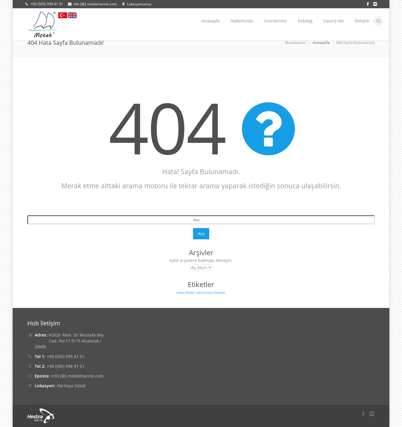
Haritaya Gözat (71, 385)
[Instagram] (375, 3)
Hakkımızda (241, 21)
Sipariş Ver (333, 21)
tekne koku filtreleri (210, 293)
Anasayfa (211, 21)
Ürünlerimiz (275, 21)
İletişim (362, 21)
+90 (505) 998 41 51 (65, 366)
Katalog (305, 21)
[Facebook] (368, 3)
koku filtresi (186, 293)
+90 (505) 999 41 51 (46, 3)
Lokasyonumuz (139, 3)
